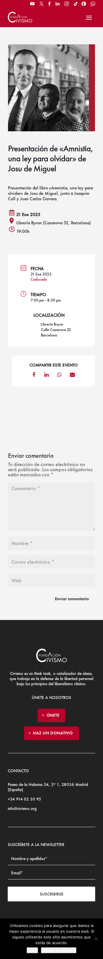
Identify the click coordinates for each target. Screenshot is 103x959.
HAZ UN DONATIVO (53, 733)
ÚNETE (53, 715)
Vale (32, 950)
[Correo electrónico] (72, 376)
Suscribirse (52, 894)
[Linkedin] (46, 376)
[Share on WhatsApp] (59, 376)
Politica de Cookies (58, 950)
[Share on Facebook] (33, 376)
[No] (96, 939)
